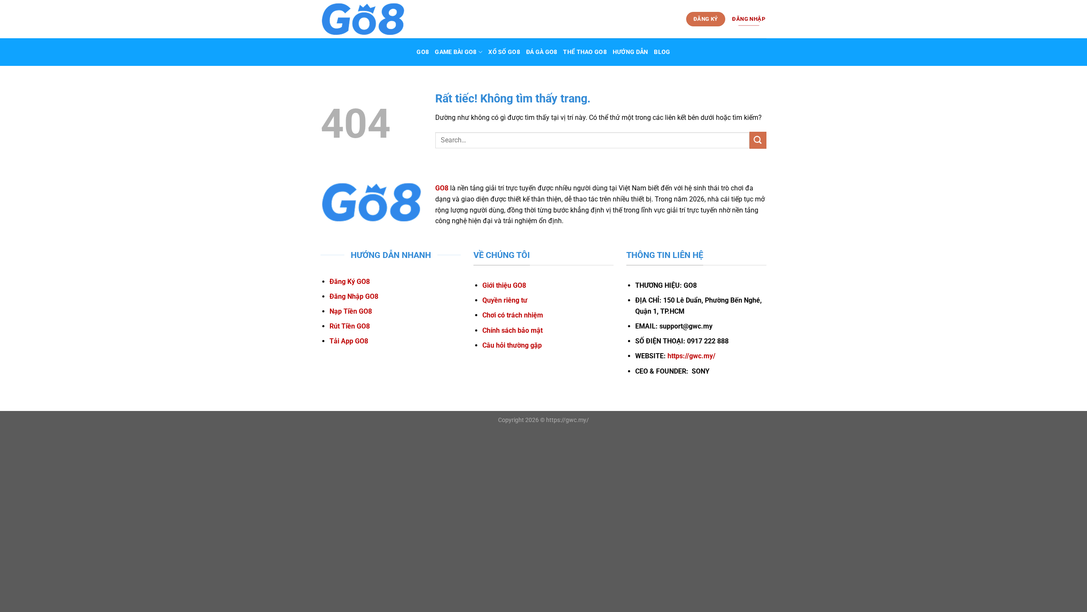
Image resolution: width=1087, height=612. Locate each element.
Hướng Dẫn (630, 52)
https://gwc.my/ (691, 356)
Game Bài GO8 (455, 52)
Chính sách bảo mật (512, 330)
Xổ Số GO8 (504, 52)
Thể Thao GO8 (584, 52)
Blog (662, 52)
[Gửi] (757, 140)
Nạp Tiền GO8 (350, 311)
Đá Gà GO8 (542, 52)
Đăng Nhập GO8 (353, 296)
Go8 (423, 52)
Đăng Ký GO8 (349, 282)
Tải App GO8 (348, 341)
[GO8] (363, 19)
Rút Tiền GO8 (349, 326)
